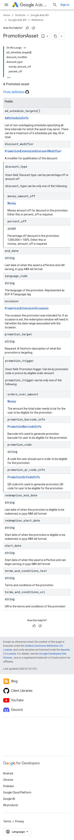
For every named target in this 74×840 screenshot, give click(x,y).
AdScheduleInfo (17, 118)
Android (8, 773)
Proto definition (14, 92)
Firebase (8, 786)
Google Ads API (40, 15)
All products (10, 805)
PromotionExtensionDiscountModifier (33, 151)
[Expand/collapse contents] (24, 47)
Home (6, 15)
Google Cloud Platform (17, 792)
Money (11, 203)
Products (20, 15)
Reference (37, 19)
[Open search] (54, 4)
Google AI (9, 798)
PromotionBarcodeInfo (24, 426)
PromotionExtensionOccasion (27, 308)
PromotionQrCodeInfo (23, 477)
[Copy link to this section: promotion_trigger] (38, 361)
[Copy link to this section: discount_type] (31, 166)
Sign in (64, 4)
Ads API (42, 5)
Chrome (8, 779)
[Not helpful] (33, 28)
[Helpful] (27, 28)
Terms (7, 821)
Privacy (19, 821)
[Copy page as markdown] (55, 36)
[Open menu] (6, 5)
